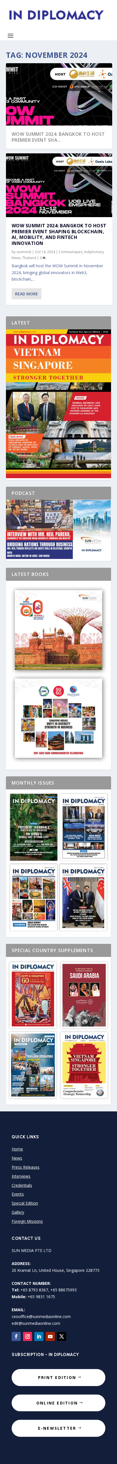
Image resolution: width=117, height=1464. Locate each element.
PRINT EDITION (57, 1377)
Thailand (29, 257)
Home (17, 1149)
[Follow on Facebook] (16, 1336)
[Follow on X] (61, 1336)
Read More (26, 293)
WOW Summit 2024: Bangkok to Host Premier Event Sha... (58, 137)
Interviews (21, 1176)
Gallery (18, 1212)
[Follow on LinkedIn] (38, 1336)
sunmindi (23, 251)
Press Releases (25, 1167)
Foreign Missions (27, 1221)
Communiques (70, 251)
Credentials (22, 1185)
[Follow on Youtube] (50, 1336)
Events (18, 1194)
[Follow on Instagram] (27, 1336)
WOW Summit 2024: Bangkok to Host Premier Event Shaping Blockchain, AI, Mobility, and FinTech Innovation (59, 234)
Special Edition (25, 1203)
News (17, 1158)
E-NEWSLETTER (57, 1428)
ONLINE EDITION (57, 1403)
